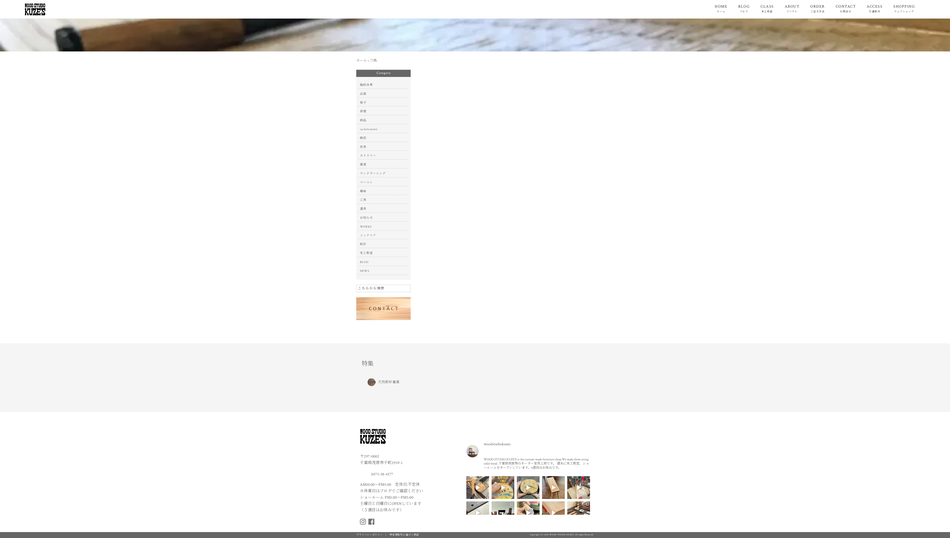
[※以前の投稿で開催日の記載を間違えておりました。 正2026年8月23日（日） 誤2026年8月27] (503, 487)
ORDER (817, 8)
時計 (363, 244)
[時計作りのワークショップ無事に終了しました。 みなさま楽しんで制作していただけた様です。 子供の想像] (477, 487)
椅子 (363, 103)
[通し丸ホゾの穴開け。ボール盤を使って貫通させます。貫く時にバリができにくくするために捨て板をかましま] (477, 512)
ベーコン (366, 182)
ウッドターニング (373, 173)
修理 (363, 111)
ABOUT (792, 8)
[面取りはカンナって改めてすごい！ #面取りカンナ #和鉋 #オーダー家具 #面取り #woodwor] (553, 512)
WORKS (366, 227)
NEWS (364, 271)
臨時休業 (366, 85)
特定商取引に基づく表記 (404, 535)
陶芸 (363, 138)
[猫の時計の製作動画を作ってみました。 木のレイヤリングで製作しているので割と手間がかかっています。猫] (528, 487)
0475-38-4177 (381, 474)
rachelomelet (369, 129)
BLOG (744, 8)
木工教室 (366, 253)
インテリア (368, 235)
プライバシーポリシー (369, 535)
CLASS (767, 8)
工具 (363, 200)
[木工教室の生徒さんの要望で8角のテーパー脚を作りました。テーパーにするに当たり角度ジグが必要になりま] (528, 512)
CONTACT (846, 8)
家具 (363, 147)
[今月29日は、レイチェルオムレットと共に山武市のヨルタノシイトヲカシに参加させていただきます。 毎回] (503, 512)
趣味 (363, 191)
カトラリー (368, 156)
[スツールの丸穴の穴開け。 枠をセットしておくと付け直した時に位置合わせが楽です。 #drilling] (578, 487)
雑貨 (363, 164)
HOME (721, 8)
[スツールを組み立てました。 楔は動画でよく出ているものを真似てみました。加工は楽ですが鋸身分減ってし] (553, 487)
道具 (363, 209)
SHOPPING (904, 8)
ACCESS (874, 8)
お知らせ (366, 218)
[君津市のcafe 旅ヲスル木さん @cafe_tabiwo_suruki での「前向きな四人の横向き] (578, 512)
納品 (363, 120)
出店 (363, 94)
